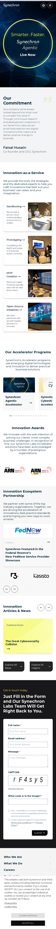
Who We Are (13, 857)
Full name (14, 725)
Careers (9, 869)
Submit (38, 833)
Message (14, 751)
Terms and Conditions (21, 822)
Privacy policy (10, 903)
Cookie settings (28, 915)
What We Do (13, 863)
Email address (17, 738)
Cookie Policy (10, 907)
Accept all (28, 923)
